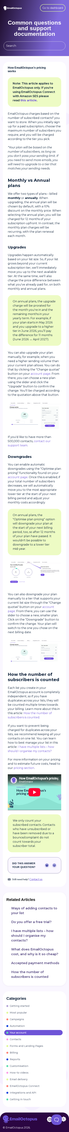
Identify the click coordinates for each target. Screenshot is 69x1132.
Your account (18, 1032)
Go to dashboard (52, 7)
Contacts (15, 1039)
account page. (18, 477)
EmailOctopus (14, 1127)
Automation (17, 1026)
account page (40, 373)
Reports (15, 1059)
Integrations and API (23, 1092)
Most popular (18, 1012)
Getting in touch (20, 1099)
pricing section (24, 768)
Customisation (19, 1066)
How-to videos (19, 1072)
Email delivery (19, 1079)
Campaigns (17, 1019)
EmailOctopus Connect (24, 1086)
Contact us (35, 879)
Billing (14, 1052)
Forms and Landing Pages (26, 1046)
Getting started (19, 1006)
